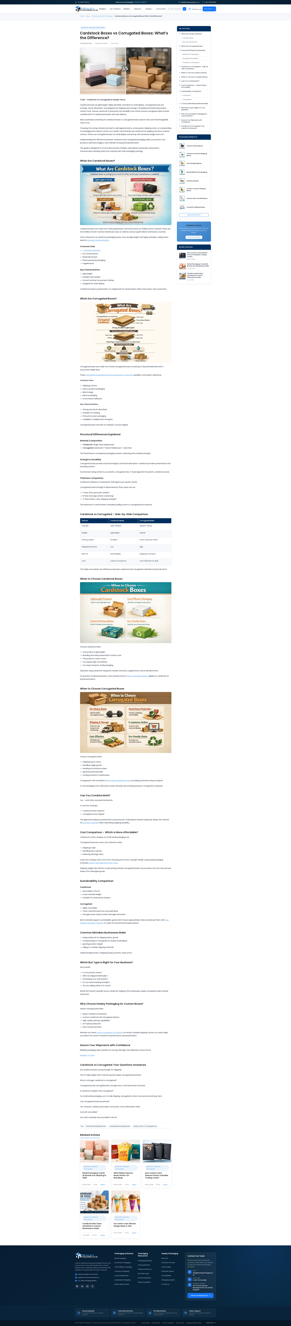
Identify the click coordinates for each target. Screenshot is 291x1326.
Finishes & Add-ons (145, 1269)
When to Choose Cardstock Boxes (194, 73)
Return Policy (180, 1323)
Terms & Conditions (168, 1323)
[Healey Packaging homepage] (86, 9)
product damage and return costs (103, 863)
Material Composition (191, 54)
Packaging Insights (168, 1280)
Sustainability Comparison (191, 91)
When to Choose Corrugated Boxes (194, 77)
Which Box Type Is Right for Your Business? (193, 109)
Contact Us (166, 1284)
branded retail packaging (98, 240)
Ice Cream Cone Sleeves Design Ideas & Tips (125, 1224)
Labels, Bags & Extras (122, 1284)
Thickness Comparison (191, 62)
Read (103, 1185)
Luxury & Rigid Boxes (121, 1276)
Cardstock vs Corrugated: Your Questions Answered (192, 127)
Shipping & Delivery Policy (193, 1323)
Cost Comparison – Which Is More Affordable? (193, 86)
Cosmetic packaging (91, 250)
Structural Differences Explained (193, 50)
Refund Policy (156, 1323)
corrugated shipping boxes (119, 780)
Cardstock (187, 95)
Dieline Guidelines (144, 1282)
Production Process (168, 1263)
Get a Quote (208, 9)
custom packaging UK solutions (109, 1032)
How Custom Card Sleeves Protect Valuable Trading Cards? (156, 1175)
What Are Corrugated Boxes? (192, 46)
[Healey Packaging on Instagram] (87, 1286)
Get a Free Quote (193, 237)
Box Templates (115, 9)
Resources (137, 9)
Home (82, 16)
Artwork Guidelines (144, 1278)
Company (148, 9)
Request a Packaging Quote (199, 1295)
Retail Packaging (120, 1258)
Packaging (102, 9)
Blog (88, 16)
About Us (165, 1258)
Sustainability (166, 1276)
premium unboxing (91, 823)
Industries (126, 9)
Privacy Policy (145, 1323)
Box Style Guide (143, 1273)
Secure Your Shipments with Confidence (191, 121)
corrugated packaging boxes (119, 1126)
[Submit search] (184, 9)
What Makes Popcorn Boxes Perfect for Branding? (123, 1175)
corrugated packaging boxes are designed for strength (109, 375)
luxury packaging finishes (137, 676)
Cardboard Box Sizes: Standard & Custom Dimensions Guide (92, 1226)
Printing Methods (144, 1265)
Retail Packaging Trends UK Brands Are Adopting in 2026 (94, 1175)
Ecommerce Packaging (122, 1263)
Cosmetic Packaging (122, 1271)
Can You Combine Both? (190, 81)
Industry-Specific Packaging (102, 16)
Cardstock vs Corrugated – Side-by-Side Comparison (195, 68)
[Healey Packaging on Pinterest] (77, 1286)
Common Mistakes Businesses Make (194, 103)
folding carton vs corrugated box (145, 1126)
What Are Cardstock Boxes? (191, 34)
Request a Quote (140, 1)
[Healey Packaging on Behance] (82, 1286)
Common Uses (188, 38)
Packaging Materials (145, 1261)
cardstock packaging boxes (96, 1126)
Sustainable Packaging (122, 1280)
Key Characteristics (190, 42)
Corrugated (187, 99)
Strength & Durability (190, 58)
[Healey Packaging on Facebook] (92, 1286)
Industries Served (168, 1271)
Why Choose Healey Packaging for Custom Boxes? (194, 115)
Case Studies (161, 9)
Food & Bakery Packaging (123, 1267)
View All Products (194, 215)
